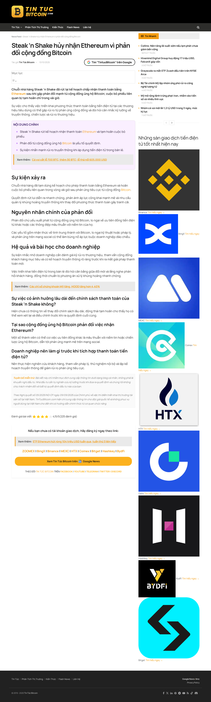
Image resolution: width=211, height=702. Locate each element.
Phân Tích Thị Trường (37, 27)
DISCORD (116, 471)
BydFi (121, 451)
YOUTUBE (79, 471)
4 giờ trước (147, 90)
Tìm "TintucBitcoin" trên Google (112, 62)
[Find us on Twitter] (167, 693)
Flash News (73, 27)
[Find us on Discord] (196, 693)
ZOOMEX (28, 451)
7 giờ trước (147, 115)
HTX (74, 451)
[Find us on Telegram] (179, 693)
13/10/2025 (44, 62)
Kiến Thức (57, 27)
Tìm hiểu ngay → (156, 212)
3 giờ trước (147, 78)
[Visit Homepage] (32, 12)
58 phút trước (148, 53)
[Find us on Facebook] (163, 693)
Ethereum (19, 94)
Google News (188, 679)
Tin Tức (16, 27)
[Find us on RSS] (188, 693)
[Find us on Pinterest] (175, 693)
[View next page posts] (171, 122)
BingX (41, 451)
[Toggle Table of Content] (14, 81)
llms (197, 679)
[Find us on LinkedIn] (171, 693)
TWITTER (105, 471)
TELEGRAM (92, 471)
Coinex (84, 451)
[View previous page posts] (166, 122)
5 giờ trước (147, 103)
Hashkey (109, 451)
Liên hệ (87, 27)
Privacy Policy (193, 682)
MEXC (65, 451)
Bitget (95, 451)
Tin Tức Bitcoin (26, 62)
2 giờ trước (147, 65)
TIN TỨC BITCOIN (45, 471)
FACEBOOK (66, 471)
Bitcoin (67, 143)
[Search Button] (198, 27)
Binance (53, 451)
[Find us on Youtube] (183, 693)
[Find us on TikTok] (192, 693)
